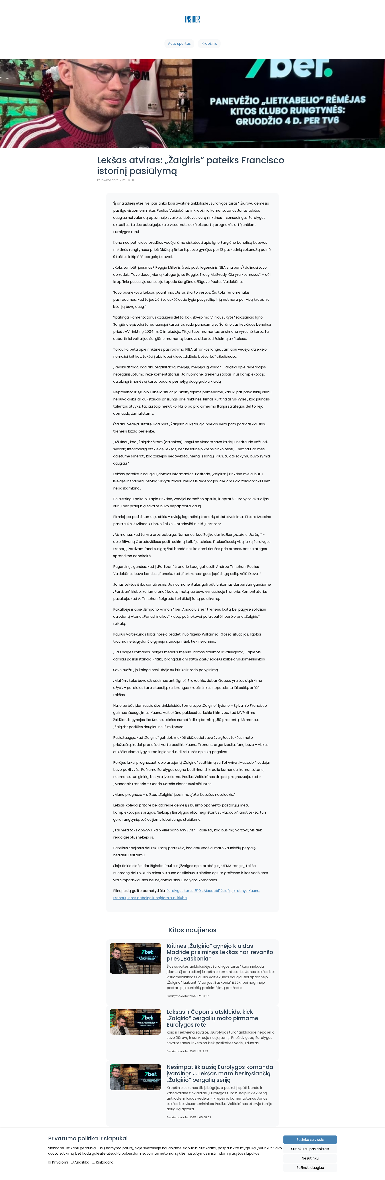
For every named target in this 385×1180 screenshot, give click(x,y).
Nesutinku (310, 1158)
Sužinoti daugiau (310, 1167)
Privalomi (59, 1162)
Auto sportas (179, 43)
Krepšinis (209, 43)
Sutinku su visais (310, 1139)
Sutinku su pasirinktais (310, 1149)
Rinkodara (104, 1162)
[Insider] (192, 24)
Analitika (81, 1162)
